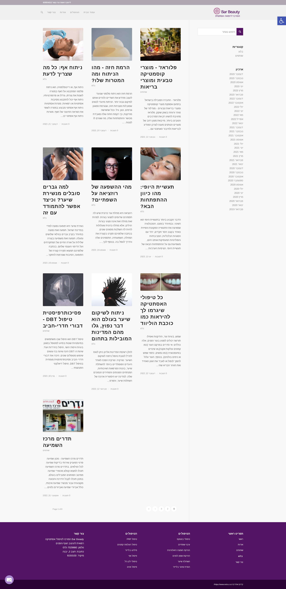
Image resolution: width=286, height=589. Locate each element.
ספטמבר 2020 (235, 180)
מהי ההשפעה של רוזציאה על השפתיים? (112, 193)
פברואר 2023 (236, 94)
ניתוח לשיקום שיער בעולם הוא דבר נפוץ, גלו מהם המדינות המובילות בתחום (112, 325)
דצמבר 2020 (236, 168)
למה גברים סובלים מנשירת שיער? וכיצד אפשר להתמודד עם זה (61, 199)
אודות (240, 544)
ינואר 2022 (237, 123)
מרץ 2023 (238, 90)
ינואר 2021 (237, 164)
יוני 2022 (238, 111)
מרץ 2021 (238, 156)
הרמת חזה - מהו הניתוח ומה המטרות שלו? (111, 74)
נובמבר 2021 (236, 131)
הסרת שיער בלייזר (181, 567)
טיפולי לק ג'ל (131, 561)
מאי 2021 (238, 151)
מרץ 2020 (238, 196)
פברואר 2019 (236, 209)
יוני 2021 (238, 147)
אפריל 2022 (237, 119)
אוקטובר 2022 (235, 102)
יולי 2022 (238, 106)
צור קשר (239, 562)
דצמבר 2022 (236, 98)
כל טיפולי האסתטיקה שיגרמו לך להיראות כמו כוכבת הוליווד (156, 310)
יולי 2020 (238, 188)
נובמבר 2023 (236, 78)
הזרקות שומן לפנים (181, 556)
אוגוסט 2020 (236, 184)
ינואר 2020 (237, 205)
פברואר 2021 (236, 160)
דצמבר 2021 (236, 127)
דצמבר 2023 (236, 74)
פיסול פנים (132, 567)
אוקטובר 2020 (235, 176)
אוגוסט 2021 (236, 139)
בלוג (45, 79)
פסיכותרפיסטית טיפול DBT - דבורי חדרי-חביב (63, 319)
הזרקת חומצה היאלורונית (178, 550)
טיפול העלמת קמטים (127, 544)
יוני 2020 (238, 192)
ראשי (241, 539)
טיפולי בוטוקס (183, 539)
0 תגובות (65, 124)
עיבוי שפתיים (184, 544)
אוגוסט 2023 (236, 82)
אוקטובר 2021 (235, 135)
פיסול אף (133, 556)
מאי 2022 (238, 114)
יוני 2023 (238, 86)
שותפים (143, 92)
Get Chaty (9, 585)
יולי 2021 (238, 143)
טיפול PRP (132, 539)
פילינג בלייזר (131, 550)
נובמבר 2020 (236, 172)
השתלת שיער (184, 561)
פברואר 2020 (236, 201)
